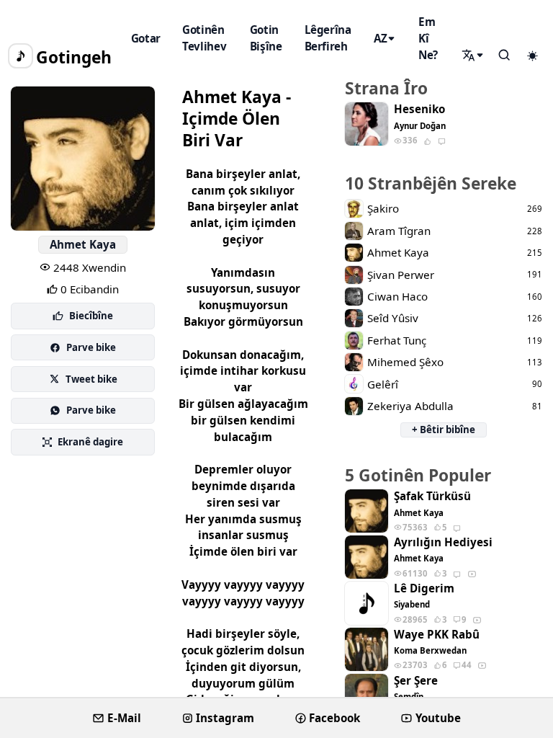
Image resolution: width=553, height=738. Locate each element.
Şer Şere (416, 681)
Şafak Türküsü (432, 496)
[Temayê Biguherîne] (532, 56)
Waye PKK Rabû (437, 634)
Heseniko (419, 109)
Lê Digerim (424, 588)
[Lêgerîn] (474, 55)
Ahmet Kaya (83, 244)
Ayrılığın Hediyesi (443, 542)
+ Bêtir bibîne (443, 429)
